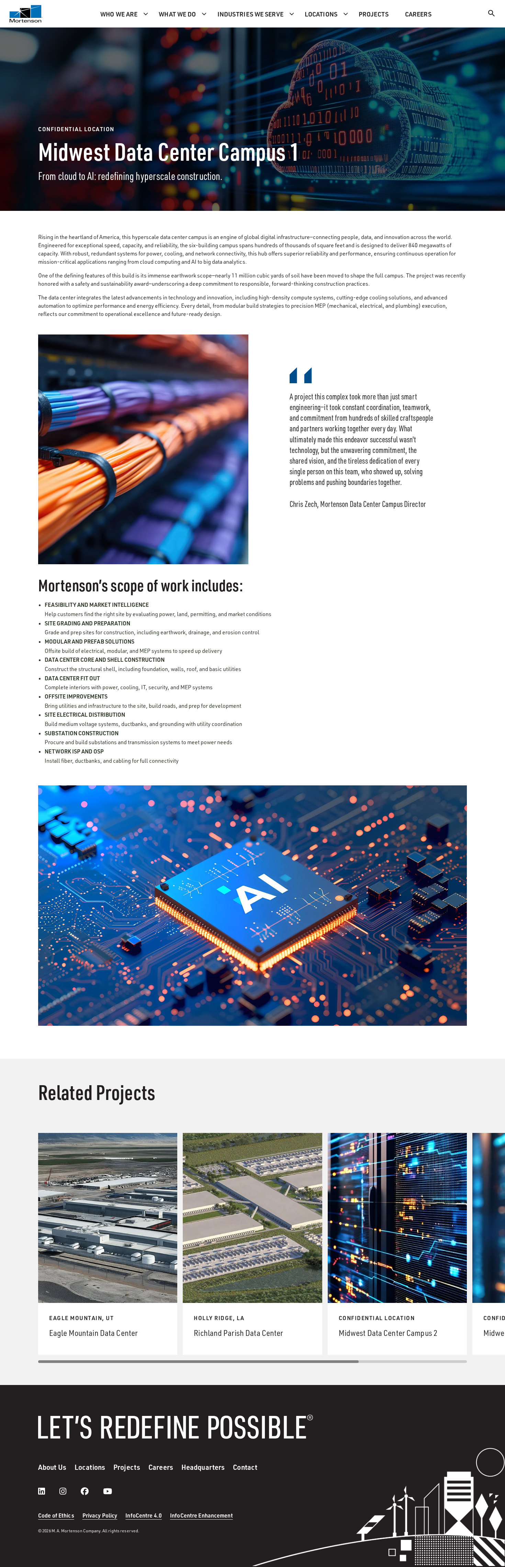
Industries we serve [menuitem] (250, 14)
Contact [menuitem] (245, 1467)
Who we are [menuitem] (118, 14)
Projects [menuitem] (374, 14)
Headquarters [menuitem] (203, 1467)
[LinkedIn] (48, 1491)
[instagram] (69, 1491)
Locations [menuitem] (321, 14)
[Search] (492, 14)
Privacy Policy (99, 1515)
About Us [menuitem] (52, 1467)
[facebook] (91, 1491)
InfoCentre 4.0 (143, 1515)
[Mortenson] (26, 13)
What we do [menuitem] (177, 14)
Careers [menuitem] (418, 14)
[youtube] (107, 1491)
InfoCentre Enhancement (201, 1515)
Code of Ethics (56, 1515)
